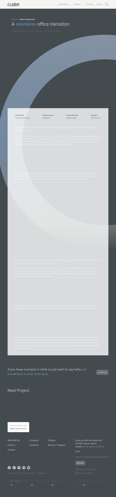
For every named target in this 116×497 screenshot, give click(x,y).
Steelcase (68, 260)
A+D (91, 473)
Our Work (89, 4)
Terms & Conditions (26, 473)
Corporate (93, 469)
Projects (14, 19)
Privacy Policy (13, 473)
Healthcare (82, 473)
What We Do (63, 4)
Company (77, 4)
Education (81, 469)
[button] (63, 4)
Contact (99, 4)
